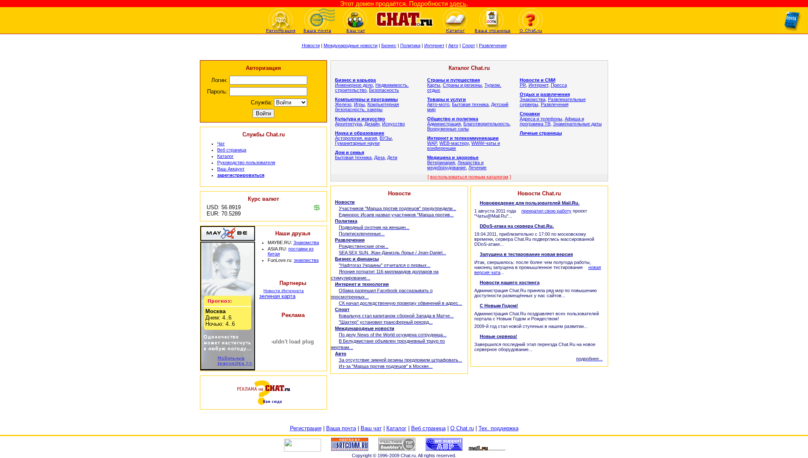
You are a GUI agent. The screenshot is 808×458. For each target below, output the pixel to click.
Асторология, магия (356, 138)
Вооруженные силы (448, 128)
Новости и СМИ (538, 80)
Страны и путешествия (453, 80)
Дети (392, 157)
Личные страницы (541, 133)
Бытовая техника (353, 157)
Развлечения (493, 45)
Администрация (444, 123)
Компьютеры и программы (366, 99)
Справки (530, 113)
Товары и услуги (446, 99)
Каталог (225, 156)
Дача (379, 157)
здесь (457, 3)
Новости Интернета (283, 290)
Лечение (477, 167)
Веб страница (231, 149)
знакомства (306, 260)
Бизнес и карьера (355, 80)
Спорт (468, 45)
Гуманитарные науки (357, 143)
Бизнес (388, 45)
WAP (432, 143)
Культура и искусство (360, 118)
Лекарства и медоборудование (455, 165)
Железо (343, 104)
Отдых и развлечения (545, 94)
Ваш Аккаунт (231, 168)
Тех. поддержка (498, 428)
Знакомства (306, 242)
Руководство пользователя (246, 162)
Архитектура (348, 123)
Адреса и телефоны (541, 118)
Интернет (434, 45)
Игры (359, 104)
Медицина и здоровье (452, 157)
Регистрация (306, 428)
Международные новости (350, 45)
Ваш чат (371, 428)
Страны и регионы (462, 85)
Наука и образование (359, 133)
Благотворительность (486, 123)
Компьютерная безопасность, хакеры (367, 107)
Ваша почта (341, 428)
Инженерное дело (354, 85)
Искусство (393, 123)
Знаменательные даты (577, 123)
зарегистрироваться (240, 175)
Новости (311, 45)
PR (523, 85)
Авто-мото (438, 104)
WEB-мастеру (454, 143)
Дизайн (372, 123)
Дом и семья (349, 152)
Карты (433, 85)
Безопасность (384, 90)
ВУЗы (386, 138)
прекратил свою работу (546, 210)
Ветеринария (441, 162)
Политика (410, 45)
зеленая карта (277, 296)
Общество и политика (452, 118)
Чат (221, 143)
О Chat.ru (462, 428)
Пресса (559, 85)
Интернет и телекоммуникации (463, 138)
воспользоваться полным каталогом (469, 176)
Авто (453, 45)
